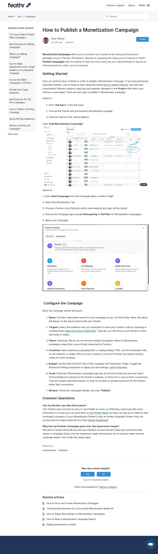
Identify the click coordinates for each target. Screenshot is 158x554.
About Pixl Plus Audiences (22, 119)
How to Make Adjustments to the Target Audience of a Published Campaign (22, 68)
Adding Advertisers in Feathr (61, 524)
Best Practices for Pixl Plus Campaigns (20, 101)
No (103, 474)
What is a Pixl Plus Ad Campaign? (19, 127)
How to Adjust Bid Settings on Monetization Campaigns (75, 513)
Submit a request (116, 5)
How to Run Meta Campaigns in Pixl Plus (20, 81)
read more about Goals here (80, 330)
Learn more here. (118, 367)
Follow (142, 39)
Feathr (11, 16)
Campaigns (30, 16)
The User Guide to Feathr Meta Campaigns (21, 36)
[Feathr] (19, 5)
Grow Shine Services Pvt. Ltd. (72, 545)
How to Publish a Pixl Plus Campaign (21, 111)
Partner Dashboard (98, 420)
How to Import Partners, (116, 84)
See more (13, 133)
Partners (63, 450)
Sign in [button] (131, 5)
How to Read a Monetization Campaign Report (71, 519)
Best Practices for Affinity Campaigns (21, 46)
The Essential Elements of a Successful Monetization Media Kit (79, 508)
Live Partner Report (99, 412)
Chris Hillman (57, 38)
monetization (49, 450)
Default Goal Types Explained (18, 91)
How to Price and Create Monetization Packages (72, 503)
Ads (19, 16)
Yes (87, 474)
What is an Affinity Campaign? (18, 55)
